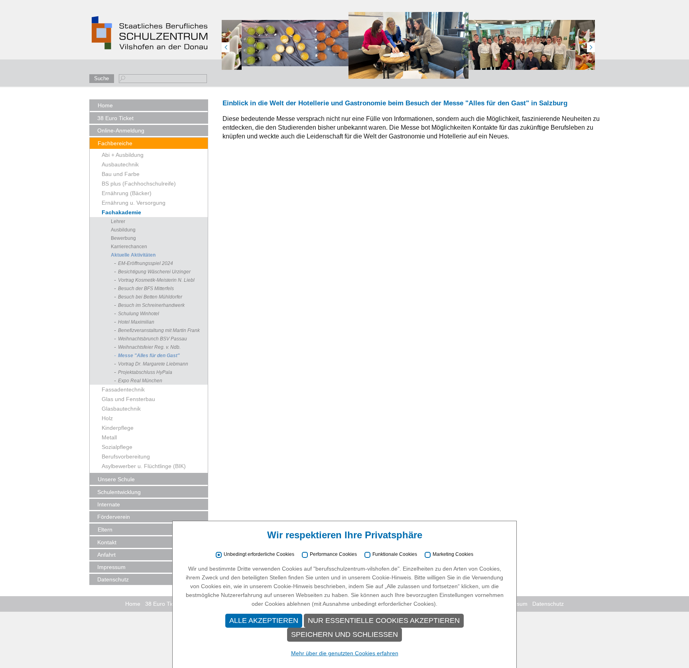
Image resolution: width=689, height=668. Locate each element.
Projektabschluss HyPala (145, 372)
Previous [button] (226, 47)
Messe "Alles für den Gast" (149, 355)
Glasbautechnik (121, 408)
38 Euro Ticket (115, 118)
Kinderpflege (118, 428)
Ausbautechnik (120, 164)
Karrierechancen (129, 246)
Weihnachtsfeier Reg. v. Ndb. (149, 347)
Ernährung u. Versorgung (133, 203)
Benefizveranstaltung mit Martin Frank (159, 330)
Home (105, 105)
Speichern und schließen (344, 634)
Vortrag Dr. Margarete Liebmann (153, 364)
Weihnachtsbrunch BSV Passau (152, 339)
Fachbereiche (115, 143)
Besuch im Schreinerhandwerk (151, 305)
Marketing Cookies (453, 554)
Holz (107, 418)
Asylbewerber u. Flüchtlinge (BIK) (144, 466)
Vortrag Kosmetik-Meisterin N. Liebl (156, 280)
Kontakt (106, 542)
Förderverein (113, 517)
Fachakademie (121, 212)
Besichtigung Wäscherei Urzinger (154, 272)
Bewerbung (123, 238)
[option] (297, 43)
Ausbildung (123, 230)
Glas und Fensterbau (128, 399)
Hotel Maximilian (136, 322)
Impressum (111, 567)
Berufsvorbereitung (126, 456)
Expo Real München (140, 380)
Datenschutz (113, 579)
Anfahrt (106, 554)
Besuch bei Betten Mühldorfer (150, 297)
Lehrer (118, 221)
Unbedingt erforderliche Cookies (259, 554)
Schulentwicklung (119, 492)
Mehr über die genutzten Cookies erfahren (344, 653)
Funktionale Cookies (394, 554)
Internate (108, 504)
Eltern (105, 529)
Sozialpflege (117, 447)
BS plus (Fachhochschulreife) (139, 183)
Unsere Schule (116, 479)
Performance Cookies (333, 554)
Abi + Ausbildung (123, 155)
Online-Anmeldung (120, 130)
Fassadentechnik (123, 389)
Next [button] (591, 47)
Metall (109, 437)
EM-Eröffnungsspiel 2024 (145, 263)
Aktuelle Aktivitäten (133, 255)
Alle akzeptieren (263, 621)
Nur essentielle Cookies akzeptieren (384, 621)
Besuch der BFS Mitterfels (146, 288)
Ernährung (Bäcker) (127, 193)
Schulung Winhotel (138, 313)
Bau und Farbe (121, 174)
